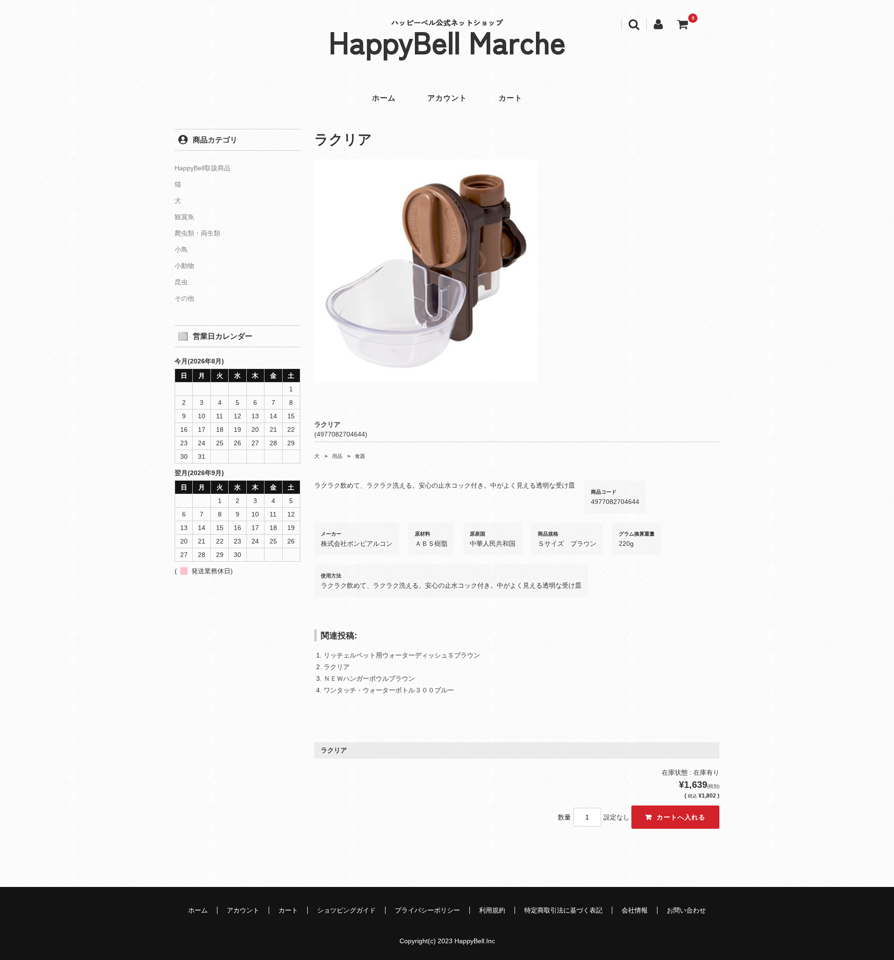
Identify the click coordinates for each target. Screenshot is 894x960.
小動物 (184, 265)
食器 (360, 456)
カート (510, 98)
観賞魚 (184, 217)
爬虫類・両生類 (197, 233)
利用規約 (492, 910)
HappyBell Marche (447, 41)
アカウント (447, 98)
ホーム (384, 98)
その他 (184, 298)
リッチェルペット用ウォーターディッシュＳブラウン (402, 655)
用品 (337, 456)
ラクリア (337, 667)
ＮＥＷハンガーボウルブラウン (369, 678)
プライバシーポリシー (427, 910)
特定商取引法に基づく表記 (563, 910)
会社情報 (635, 910)
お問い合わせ (686, 910)
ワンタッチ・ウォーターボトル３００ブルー (389, 690)
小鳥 (181, 249)
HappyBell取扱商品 (202, 168)
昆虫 (181, 282)
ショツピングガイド (346, 910)
